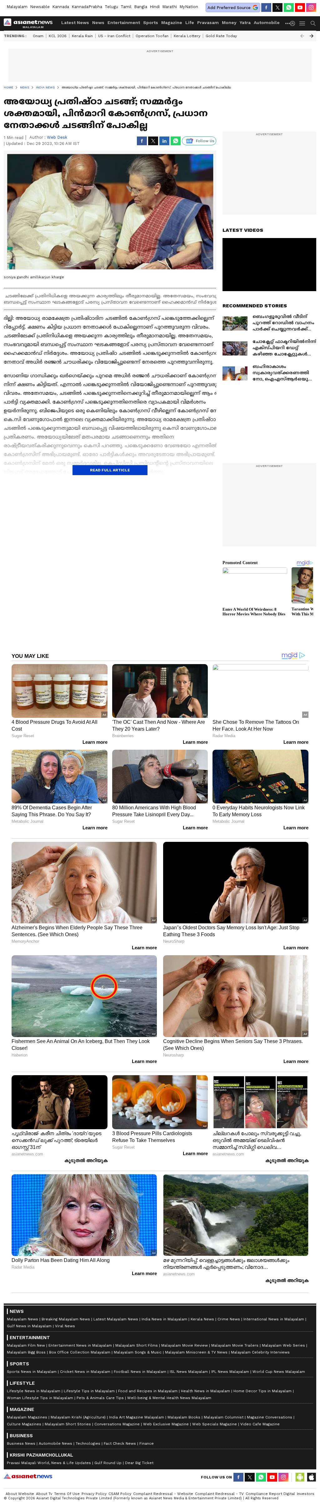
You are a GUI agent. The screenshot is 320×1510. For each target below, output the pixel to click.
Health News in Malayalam (205, 1391)
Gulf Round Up (108, 1463)
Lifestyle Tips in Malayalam (89, 1391)
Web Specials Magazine (214, 1424)
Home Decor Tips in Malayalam (262, 1391)
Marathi (169, 6)
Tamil (126, 6)
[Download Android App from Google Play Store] (300, 1477)
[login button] (294, 23)
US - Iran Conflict (114, 36)
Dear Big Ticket (139, 1463)
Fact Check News (120, 1443)
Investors (305, 1494)
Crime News (229, 1319)
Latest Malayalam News (115, 1319)
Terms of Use (67, 1494)
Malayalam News (22, 1319)
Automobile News (55, 1443)
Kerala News (202, 1319)
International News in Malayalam (273, 1319)
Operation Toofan (152, 36)
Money (229, 22)
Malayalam (17, 6)
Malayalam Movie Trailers (234, 1345)
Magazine (171, 22)
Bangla (140, 6)
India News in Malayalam (164, 1319)
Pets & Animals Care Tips (100, 1398)
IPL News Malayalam (230, 1371)
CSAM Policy (119, 1494)
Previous (302, 35)
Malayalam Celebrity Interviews (260, 1352)
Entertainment (124, 22)
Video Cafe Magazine (260, 1424)
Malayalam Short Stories (68, 1424)
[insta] (311, 7)
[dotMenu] (288, 23)
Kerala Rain (82, 36)
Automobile (267, 22)
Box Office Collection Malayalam (79, 1352)
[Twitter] (277, 7)
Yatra (245, 22)
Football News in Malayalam (140, 1371)
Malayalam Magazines (27, 1417)
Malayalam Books (184, 1417)
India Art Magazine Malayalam (136, 1417)
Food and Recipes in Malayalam (148, 1391)
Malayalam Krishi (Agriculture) (78, 1417)
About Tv (44, 1494)
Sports (150, 22)
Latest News (75, 22)
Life (189, 22)
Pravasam (208, 22)
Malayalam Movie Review (184, 1345)
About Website (20, 1494)
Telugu (111, 6)
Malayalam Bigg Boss (26, 1352)
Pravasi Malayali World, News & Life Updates (49, 1463)
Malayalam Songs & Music (138, 1352)
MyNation (188, 6)
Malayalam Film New (26, 1345)
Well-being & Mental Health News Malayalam (169, 1398)
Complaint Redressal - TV (219, 1494)
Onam (38, 36)
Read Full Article (110, 470)
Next (311, 35)
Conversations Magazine (117, 1424)
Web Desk (57, 137)
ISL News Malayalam (189, 1371)
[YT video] (300, 7)
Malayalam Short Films (136, 1345)
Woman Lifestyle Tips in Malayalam (40, 1398)
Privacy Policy (94, 1494)
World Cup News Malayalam (278, 1371)
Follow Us (205, 141)
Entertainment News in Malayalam (80, 1345)
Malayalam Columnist (223, 1417)
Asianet (28, 1476)
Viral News (65, 1326)
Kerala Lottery (187, 36)
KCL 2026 (58, 36)
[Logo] (30, 23)
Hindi (155, 6)
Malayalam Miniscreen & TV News (196, 1352)
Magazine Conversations (269, 1417)
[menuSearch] (313, 23)
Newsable (40, 6)
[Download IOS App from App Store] (311, 1477)
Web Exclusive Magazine (166, 1424)
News (98, 22)
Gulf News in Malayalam (29, 1326)
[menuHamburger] (302, 23)
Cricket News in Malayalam (85, 1371)
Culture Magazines (24, 1424)
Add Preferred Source (229, 7)
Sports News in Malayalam (32, 1371)
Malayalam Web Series (283, 1345)
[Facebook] (266, 7)
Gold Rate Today (221, 36)
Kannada (60, 6)
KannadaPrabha (87, 6)
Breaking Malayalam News (66, 1319)
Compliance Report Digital (270, 1494)
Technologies (88, 1443)
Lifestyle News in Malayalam (33, 1391)
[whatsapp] (289, 7)
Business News (21, 1443)
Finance (146, 1443)
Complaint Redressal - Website (163, 1494)
